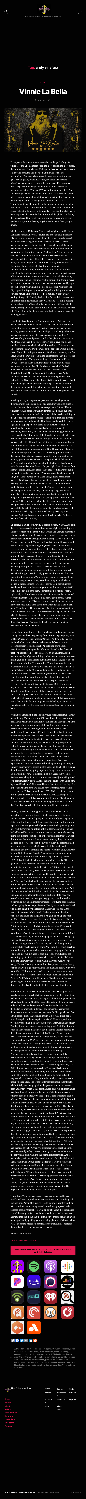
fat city (65, 1351)
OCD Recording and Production (31, 1359)
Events (7, 1402)
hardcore (17, 1354)
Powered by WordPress (48, 1492)
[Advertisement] (43, 40)
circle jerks (46, 1349)
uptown (35, 1365)
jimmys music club (40, 1354)
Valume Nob (44, 1365)
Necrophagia (40, 1357)
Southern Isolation (58, 1362)
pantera (48, 1359)
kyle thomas (67, 1354)
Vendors (8, 1416)
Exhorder (58, 1351)
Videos (7, 1409)
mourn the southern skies (24, 1357)
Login (47, 1406)
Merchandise (10, 1412)
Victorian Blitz (55, 1365)
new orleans (52, 1357)
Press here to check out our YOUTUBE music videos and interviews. (43, 1250)
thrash (28, 1365)
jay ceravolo (27, 1354)
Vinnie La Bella (43, 91)
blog (42, 83)
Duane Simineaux (46, 1351)
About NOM (59, 1407)
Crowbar (55, 1349)
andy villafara (19, 1349)
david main (64, 1349)
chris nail (37, 1349)
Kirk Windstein (55, 1354)
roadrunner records (22, 1362)
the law (22, 1365)
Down (35, 1351)
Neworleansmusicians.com (23, 1240)
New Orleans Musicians (23, 1492)
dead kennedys (26, 1351)
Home (7, 1399)
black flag (29, 1349)
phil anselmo (58, 1359)
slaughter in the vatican (40, 1362)
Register (72, 1399)
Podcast (8, 1426)
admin (42, 100)
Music (7, 1406)
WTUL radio (18, 1368)
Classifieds (9, 1419)
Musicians (9, 1423)
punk (66, 1359)
